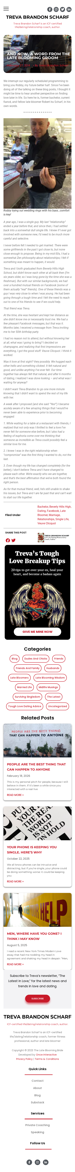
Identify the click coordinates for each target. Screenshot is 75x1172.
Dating (42, 511)
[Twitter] (62, 9)
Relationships (46, 519)
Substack (37, 1102)
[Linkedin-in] (69, 9)
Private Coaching (37, 1125)
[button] (8, 540)
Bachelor (43, 506)
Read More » (15, 795)
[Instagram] (56, 9)
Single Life (62, 519)
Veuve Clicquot (47, 523)
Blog (37, 1095)
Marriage (54, 515)
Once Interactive (46, 1054)
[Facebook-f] (49, 9)
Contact (38, 1081)
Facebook (53, 511)
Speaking (37, 1132)
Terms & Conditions (47, 1059)
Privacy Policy (24, 1059)
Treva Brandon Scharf (37, 17)
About (37, 1088)
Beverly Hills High (60, 506)
